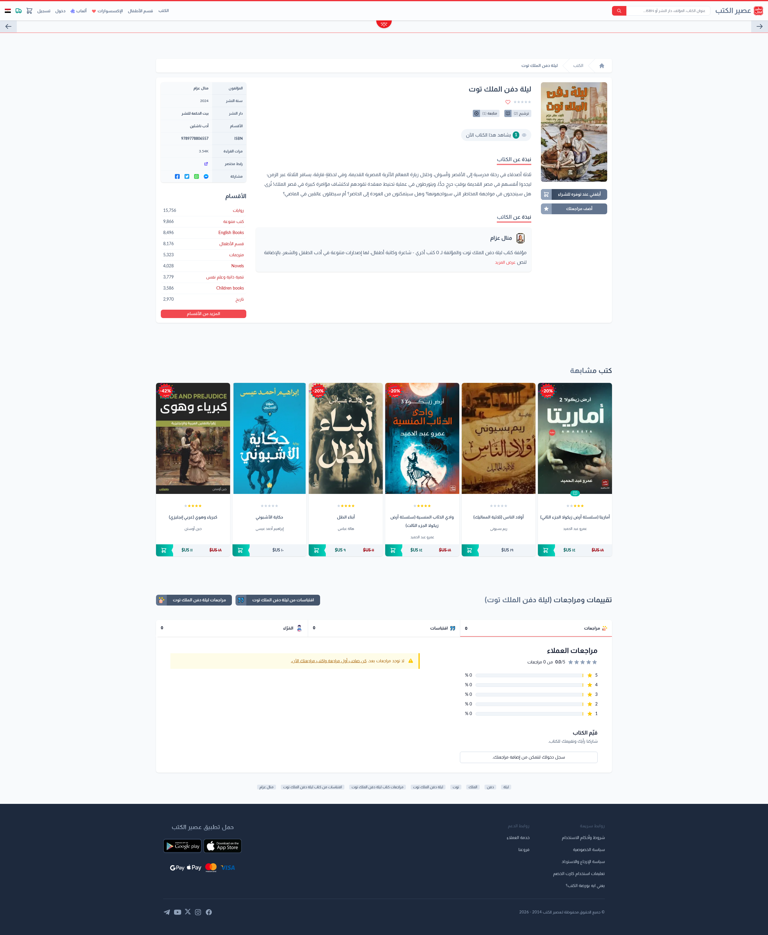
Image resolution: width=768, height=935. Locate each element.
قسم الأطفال (140, 11)
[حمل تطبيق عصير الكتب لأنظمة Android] (182, 846)
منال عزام (501, 238)
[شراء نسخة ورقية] (575, 550)
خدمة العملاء (518, 838)
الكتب (163, 11)
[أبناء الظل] (346, 438)
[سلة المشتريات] (29, 11)
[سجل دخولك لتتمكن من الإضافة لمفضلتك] (508, 102)
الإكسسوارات (110, 11)
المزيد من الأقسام (203, 314)
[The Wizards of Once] (8, 26)
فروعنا (524, 850)
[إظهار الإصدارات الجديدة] (384, 25)
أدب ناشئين (199, 126)
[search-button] (619, 11)
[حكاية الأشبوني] (269, 438)
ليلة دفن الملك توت (428, 787)
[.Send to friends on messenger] (206, 176)
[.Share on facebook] (177, 176)
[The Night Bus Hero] (759, 26)
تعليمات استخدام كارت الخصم (579, 874)
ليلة (506, 787)
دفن (490, 787)
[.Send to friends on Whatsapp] (196, 176)
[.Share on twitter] (186, 176)
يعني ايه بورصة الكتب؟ (585, 886)
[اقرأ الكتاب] (575, 493)
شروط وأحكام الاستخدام (583, 838)
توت (456, 787)
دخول (60, 11)
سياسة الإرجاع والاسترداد (583, 862)
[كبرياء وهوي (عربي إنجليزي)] (193, 438)
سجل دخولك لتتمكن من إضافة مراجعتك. (529, 757)
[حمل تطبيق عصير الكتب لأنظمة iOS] (222, 846)
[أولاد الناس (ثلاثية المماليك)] (499, 438)
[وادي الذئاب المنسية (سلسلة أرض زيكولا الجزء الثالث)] (422, 438)
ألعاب (81, 11)
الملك (473, 787)
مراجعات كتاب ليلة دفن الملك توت (378, 787)
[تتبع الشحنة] (18, 11)
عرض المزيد (505, 262)
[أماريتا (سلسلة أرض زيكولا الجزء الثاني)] (575, 438)
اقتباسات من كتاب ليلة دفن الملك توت (312, 787)
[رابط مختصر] (186, 163)
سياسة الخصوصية (589, 850)
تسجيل (43, 11)
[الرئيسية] (602, 66)
